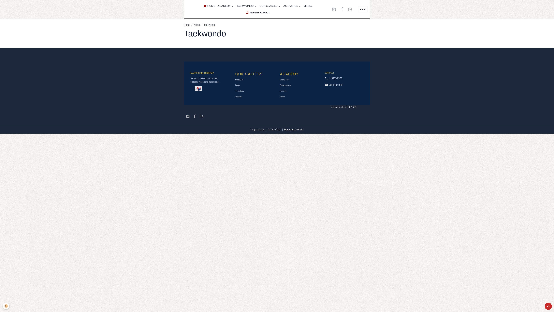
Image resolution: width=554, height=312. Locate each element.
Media (282, 96)
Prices (237, 85)
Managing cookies (293, 129)
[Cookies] (6, 306)
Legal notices (257, 129)
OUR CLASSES (269, 6)
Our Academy (285, 85)
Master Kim (284, 80)
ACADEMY (224, 6)
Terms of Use (274, 129)
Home (211, 6)
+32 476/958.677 (335, 78)
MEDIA (308, 6)
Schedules (239, 80)
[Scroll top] (548, 306)
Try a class (239, 91)
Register (238, 96)
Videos (196, 24)
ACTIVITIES (290, 6)
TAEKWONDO (245, 6)
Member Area (259, 12)
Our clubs (284, 91)
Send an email (335, 84)
